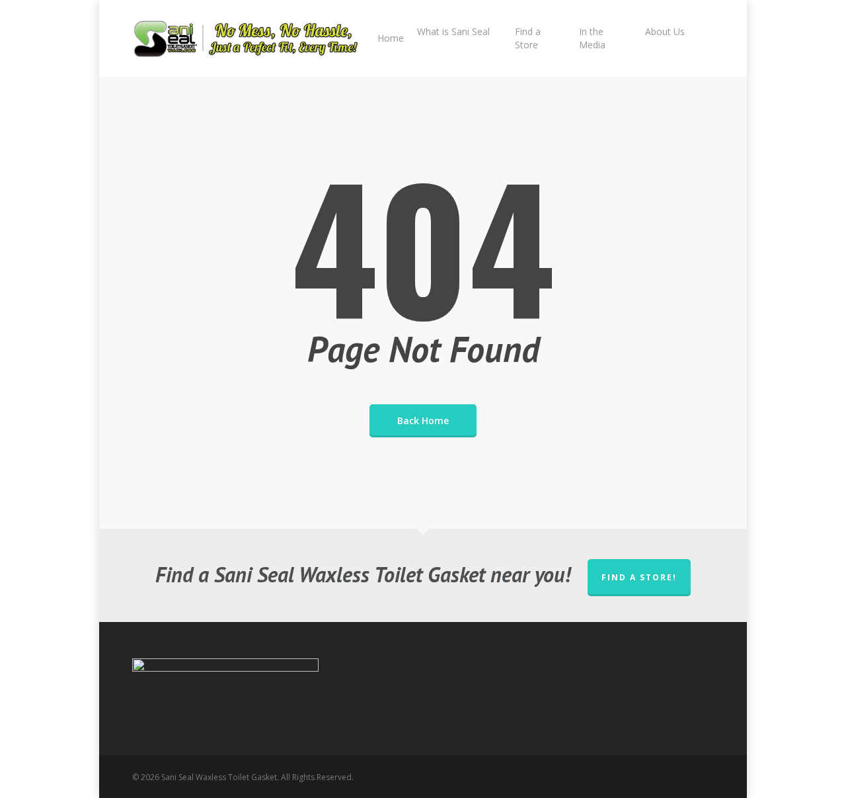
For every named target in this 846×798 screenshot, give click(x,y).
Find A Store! (639, 577)
